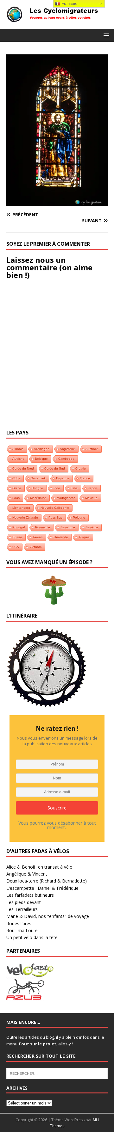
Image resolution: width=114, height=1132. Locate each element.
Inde (57, 488)
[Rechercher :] (57, 1073)
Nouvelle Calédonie (55, 507)
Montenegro (21, 507)
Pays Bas (55, 517)
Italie (74, 488)
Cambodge (66, 458)
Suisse (17, 537)
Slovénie (92, 527)
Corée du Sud (54, 468)
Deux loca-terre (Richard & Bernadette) (46, 881)
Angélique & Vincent (26, 874)
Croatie (80, 468)
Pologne (79, 517)
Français (68, 3)
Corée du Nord (23, 468)
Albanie (17, 449)
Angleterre (67, 449)
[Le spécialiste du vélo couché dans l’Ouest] (30, 973)
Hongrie (37, 488)
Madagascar (66, 498)
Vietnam (35, 547)
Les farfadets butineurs (30, 895)
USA (15, 547)
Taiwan (38, 537)
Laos (16, 498)
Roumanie (42, 527)
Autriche (18, 458)
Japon (92, 488)
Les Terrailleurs (22, 909)
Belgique (41, 458)
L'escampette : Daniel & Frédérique (42, 888)
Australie (92, 449)
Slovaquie (67, 527)
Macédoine (38, 498)
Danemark (38, 478)
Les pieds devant (23, 902)
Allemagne (41, 449)
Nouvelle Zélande (25, 517)
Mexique (91, 498)
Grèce (16, 488)
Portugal (18, 527)
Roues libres (18, 923)
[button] (105, 35)
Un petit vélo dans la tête (32, 937)
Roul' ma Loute (22, 930)
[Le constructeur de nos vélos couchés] (25, 997)
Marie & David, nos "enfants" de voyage (47, 916)
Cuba (16, 478)
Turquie (84, 537)
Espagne (62, 478)
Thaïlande (60, 537)
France (85, 478)
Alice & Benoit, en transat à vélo (39, 867)
